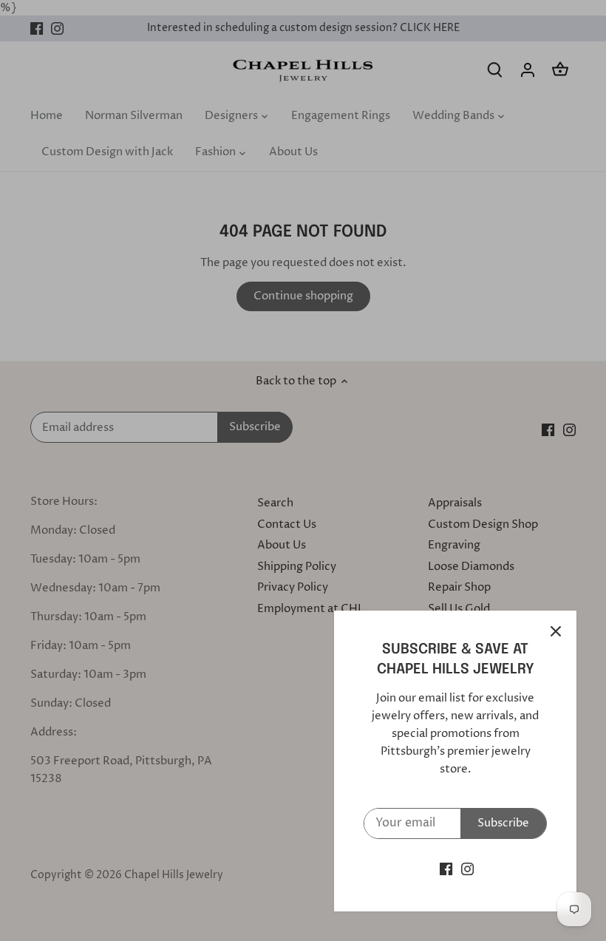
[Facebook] (446, 869)
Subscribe (503, 823)
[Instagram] (467, 869)
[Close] (555, 631)
